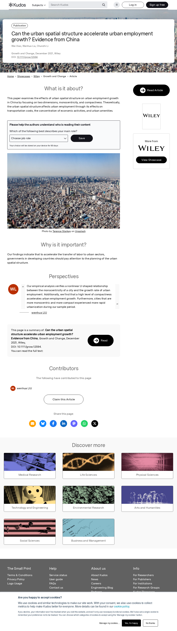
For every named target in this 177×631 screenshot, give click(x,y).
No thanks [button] (150, 622)
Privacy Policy (16, 579)
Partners (96, 591)
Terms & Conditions (19, 575)
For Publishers (142, 579)
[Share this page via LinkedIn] (63, 423)
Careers (96, 583)
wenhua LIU (39, 312)
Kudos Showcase (144, 591)
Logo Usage (14, 583)
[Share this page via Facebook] (53, 423)
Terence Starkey (62, 231)
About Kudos (99, 575)
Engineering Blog (102, 587)
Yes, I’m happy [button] (131, 622)
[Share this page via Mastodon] (74, 423)
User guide (56, 579)
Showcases (23, 76)
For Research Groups (146, 587)
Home (10, 76)
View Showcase (151, 160)
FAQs (52, 583)
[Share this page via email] (32, 423)
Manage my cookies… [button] (109, 622)
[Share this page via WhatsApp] (84, 423)
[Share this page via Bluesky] (43, 423)
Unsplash (80, 231)
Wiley (37, 76)
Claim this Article (64, 399)
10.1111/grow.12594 (27, 57)
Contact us (56, 587)
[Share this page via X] (94, 423)
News (94, 579)
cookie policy (121, 606)
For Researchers (143, 575)
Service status (58, 575)
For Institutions (142, 583)
